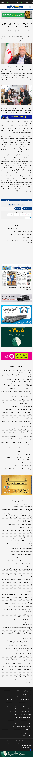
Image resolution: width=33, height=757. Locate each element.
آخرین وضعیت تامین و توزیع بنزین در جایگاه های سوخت (19, 557)
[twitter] (18, 205)
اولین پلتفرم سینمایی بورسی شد (25, 638)
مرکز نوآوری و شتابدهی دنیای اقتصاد (21, 709)
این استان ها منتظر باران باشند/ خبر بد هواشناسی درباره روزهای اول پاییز (16, 422)
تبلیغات (20, 724)
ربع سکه (27, 2)
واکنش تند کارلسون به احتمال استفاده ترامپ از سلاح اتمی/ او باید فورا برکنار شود (17, 448)
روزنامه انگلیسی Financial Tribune (22, 717)
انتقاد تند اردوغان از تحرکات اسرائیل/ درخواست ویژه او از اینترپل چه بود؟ (17, 432)
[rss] (16, 740)
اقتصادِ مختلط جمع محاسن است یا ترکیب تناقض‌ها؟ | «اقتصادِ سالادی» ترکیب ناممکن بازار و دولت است (18, 371)
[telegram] (12, 205)
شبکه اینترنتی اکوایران (13, 697)
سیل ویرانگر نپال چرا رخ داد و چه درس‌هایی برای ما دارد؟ (19, 462)
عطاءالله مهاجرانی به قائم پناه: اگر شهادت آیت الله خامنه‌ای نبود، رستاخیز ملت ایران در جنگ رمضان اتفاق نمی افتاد (18, 380)
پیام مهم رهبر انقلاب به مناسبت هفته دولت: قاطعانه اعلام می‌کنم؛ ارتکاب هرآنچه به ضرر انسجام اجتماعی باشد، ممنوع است (17, 384)
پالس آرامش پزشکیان (27, 237)
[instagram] (25, 740)
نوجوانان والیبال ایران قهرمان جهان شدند (23, 535)
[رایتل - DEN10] (16, 356)
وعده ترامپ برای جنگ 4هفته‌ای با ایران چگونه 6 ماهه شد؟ (18, 524)
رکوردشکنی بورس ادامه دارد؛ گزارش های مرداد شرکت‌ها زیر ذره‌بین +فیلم (17, 544)
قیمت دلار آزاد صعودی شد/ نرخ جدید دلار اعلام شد (20, 399)
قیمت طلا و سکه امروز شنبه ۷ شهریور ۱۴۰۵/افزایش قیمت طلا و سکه (16, 594)
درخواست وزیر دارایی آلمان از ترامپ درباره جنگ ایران (20, 452)
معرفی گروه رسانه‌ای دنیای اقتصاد (22, 694)
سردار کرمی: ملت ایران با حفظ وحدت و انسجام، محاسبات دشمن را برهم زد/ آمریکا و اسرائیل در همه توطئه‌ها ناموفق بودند (17, 598)
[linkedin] (15, 205)
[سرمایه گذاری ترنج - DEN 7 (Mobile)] (16, 15)
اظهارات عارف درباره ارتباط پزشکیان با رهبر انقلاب (21, 674)
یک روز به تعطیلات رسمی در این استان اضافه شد (21, 406)
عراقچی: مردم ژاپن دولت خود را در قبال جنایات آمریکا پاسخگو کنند (17, 569)
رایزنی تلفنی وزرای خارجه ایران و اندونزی (23, 614)
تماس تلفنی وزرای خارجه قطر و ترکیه (24, 527)
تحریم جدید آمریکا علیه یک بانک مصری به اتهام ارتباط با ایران (18, 465)
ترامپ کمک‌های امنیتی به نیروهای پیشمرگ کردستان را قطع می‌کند (17, 409)
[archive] (7, 740)
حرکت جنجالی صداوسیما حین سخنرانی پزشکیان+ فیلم (20, 229)
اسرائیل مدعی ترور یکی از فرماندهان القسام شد (21, 563)
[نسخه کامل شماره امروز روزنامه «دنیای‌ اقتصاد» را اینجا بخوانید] (16, 275)
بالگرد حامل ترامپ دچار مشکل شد (24, 426)
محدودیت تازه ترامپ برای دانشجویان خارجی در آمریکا (20, 538)
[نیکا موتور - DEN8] (16, 298)
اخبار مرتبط (16, 225)
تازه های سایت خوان (16, 501)
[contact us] (10, 740)
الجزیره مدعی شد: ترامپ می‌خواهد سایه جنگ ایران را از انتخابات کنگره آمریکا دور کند (17, 628)
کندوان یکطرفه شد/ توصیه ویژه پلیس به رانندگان (21, 551)
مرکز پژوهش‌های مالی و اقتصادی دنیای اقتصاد (19, 712)
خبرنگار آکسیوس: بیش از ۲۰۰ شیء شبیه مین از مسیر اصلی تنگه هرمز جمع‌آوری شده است (16, 443)
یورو (11, 2)
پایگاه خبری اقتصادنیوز (12, 699)
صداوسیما (17, 208)
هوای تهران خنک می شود (26, 566)
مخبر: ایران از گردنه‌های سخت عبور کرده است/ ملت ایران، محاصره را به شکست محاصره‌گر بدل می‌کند (16, 623)
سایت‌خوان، (25, 200)
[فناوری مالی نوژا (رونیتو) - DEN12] (16, 485)
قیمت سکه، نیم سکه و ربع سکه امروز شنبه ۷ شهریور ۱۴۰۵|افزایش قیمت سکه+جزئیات (17, 583)
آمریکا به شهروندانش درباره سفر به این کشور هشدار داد (19, 656)
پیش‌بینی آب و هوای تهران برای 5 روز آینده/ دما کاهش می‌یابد (18, 663)
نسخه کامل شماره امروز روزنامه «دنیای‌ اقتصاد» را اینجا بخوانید (18, 288)
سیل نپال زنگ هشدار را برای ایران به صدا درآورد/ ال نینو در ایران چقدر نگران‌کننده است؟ (17, 417)
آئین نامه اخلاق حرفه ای (24, 736)
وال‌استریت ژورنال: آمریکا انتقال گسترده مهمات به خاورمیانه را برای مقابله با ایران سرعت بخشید (17, 402)
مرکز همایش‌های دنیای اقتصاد (10, 706)
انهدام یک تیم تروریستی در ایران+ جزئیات (22, 617)
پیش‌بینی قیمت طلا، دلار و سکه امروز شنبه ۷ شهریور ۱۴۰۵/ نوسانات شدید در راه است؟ (16, 392)
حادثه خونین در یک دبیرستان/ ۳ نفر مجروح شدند (20, 396)
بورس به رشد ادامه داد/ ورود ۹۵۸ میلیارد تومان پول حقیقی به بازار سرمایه (16, 670)
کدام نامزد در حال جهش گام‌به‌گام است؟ (23, 231)
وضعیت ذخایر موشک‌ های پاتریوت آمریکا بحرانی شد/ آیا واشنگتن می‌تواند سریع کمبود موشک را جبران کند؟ (17, 641)
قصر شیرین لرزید (28, 683)
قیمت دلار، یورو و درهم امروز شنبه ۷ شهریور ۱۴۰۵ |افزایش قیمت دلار (17, 575)
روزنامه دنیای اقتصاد (25, 697)
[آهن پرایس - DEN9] (16, 314)
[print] (9, 205)
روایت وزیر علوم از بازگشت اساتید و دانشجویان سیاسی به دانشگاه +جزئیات (17, 510)
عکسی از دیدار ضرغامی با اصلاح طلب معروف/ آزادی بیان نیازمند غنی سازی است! (16, 468)
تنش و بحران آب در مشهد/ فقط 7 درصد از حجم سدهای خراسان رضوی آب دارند (17, 610)
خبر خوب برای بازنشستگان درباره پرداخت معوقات (21, 388)
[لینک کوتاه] (23, 205)
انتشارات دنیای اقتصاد (25, 706)
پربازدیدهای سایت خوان (16, 367)
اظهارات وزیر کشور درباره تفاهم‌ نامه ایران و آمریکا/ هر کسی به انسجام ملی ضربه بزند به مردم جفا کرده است (18, 649)
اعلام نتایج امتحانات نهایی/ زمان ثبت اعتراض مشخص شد (19, 560)
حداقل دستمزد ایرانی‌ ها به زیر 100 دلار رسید (22, 548)
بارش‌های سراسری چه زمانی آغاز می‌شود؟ (23, 454)
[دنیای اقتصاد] (15, 7)
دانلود (3, 104)
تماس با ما (27, 724)
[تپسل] (1, 116)
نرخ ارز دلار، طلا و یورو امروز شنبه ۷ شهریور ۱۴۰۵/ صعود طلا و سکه (16, 579)
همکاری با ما (16, 726)
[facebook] (21, 205)
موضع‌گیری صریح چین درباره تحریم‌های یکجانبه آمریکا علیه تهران (17, 666)
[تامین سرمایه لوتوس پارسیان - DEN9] (16, 337)
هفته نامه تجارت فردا (25, 699)
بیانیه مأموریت (17, 733)
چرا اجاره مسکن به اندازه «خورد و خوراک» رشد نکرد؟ (20, 429)
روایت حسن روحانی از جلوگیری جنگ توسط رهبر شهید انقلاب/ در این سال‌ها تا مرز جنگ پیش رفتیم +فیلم (16, 520)
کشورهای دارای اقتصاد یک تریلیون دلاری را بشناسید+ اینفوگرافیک (17, 680)
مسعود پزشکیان (27, 208)
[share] (13, 740)
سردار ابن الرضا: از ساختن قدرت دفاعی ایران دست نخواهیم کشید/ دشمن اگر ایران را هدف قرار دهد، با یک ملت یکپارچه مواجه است (17, 602)
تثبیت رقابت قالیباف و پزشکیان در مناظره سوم (21, 234)
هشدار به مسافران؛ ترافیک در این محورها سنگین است (20, 606)
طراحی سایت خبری (26, 749)
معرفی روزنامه (26, 733)
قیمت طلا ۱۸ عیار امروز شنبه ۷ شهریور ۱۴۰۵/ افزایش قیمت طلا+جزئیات (19, 590)
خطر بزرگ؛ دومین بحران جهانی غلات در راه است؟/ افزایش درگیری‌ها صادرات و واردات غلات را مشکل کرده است (16, 458)
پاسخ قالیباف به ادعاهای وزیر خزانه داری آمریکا (21, 541)
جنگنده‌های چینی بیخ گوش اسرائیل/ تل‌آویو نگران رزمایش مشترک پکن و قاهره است (17, 413)
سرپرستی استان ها (25, 726)
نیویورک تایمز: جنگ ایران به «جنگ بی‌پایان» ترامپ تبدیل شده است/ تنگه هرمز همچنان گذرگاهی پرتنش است (17, 505)
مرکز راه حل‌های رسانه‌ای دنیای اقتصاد (21, 714)
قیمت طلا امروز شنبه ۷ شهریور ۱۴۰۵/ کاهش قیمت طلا (19, 587)
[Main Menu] (30, 7)
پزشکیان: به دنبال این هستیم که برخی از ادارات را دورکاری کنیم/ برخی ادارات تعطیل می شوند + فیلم (16, 375)
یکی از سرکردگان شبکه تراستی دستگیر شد (23, 572)
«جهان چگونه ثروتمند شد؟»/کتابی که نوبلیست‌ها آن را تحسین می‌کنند (16, 677)
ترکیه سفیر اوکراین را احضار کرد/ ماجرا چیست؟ (21, 554)
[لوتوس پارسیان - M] (16, 754)
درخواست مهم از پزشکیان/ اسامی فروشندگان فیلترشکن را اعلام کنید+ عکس (18, 241)
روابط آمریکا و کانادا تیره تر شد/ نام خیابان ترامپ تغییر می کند (18, 620)
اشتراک (14, 724)
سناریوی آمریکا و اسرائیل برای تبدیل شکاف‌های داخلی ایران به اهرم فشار (17, 531)
